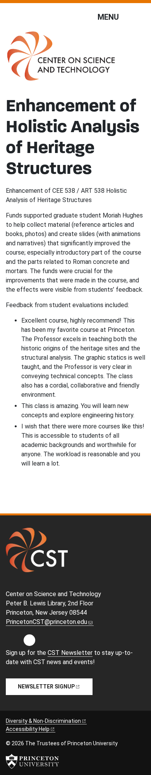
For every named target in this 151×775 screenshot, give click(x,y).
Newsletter (46, 686)
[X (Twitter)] (46, 642)
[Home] (61, 59)
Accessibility (28, 729)
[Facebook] (29, 642)
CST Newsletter (70, 652)
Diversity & (43, 721)
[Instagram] (13, 642)
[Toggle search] (140, 17)
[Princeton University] (32, 761)
